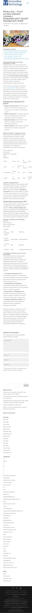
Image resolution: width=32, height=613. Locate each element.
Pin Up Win (6, 544)
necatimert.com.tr (8, 532)
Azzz (4, 489)
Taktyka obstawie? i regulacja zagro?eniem (15, 52)
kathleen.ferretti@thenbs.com (13, 600)
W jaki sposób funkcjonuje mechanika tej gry (15, 50)
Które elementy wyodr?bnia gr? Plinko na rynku (16, 58)
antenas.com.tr (7, 485)
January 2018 (6, 450)
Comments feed (7, 578)
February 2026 (7, 426)
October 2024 (6, 448)
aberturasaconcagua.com (9, 475)
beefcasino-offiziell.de (9, 492)
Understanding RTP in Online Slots (12, 405)
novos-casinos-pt (7, 537)
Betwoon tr (6, 494)
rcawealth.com (7, 553)
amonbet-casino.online (9, 480)
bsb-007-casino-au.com (9, 503)
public (4, 551)
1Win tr (5, 461)
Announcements (7, 482)
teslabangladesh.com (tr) (9, 558)
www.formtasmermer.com (10, 567)
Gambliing (6, 518)
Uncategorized (22, 23)
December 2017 (7, 452)
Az (3, 487)
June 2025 (5, 441)
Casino (5, 506)
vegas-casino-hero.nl (8, 562)
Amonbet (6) (6, 478)
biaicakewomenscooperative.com (11, 499)
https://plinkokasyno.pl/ (9, 88)
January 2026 (6, 429)
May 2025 (5, 443)
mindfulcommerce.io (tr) (9, 529)
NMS (4, 534)
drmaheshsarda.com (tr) (9, 513)
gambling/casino (7, 520)
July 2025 (5, 438)
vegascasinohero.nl (8, 565)
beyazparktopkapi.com (9, 496)
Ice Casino (5, 525)
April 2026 (5, 422)
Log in (4, 573)
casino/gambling (7, 508)
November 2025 (7, 434)
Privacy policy (14, 594)
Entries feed (6, 576)
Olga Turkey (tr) (7, 539)
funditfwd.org (6, 515)
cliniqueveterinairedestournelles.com (13, 511)
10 (3, 459)
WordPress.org (7, 581)
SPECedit (5, 555)
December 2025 (7, 431)
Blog (4, 501)
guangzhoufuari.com (8, 522)
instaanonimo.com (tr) (9, 527)
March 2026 (6, 424)
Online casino (6, 541)
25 (3, 466)
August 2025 (6, 436)
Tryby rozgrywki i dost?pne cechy (12, 56)
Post (4, 548)
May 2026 (5, 419)
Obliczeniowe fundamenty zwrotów (13, 54)
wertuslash (7, 23)
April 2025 (5, 445)
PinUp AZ (5, 546)
